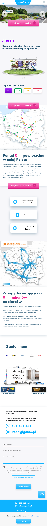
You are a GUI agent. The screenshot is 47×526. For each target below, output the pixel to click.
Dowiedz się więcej (34, 516)
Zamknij (23, 521)
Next (42, 14)
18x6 (27, 91)
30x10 (9, 91)
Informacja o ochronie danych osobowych (23, 477)
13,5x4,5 (37, 91)
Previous (5, 14)
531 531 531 (21, 426)
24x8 (18, 91)
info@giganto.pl (23, 432)
